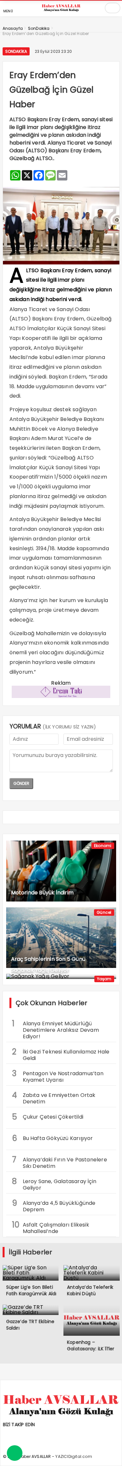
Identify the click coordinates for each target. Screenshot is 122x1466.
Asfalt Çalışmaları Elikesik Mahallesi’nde (50, 1227)
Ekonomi (102, 845)
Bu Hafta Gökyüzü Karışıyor (52, 1138)
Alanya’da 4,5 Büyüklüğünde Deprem (54, 1205)
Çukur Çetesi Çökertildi (48, 1116)
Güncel (104, 912)
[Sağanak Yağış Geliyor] (61, 976)
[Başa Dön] (110, 1454)
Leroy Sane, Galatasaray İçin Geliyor (54, 1184)
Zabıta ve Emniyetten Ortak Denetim (54, 1097)
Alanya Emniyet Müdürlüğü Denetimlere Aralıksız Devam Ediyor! (55, 1029)
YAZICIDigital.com (73, 1456)
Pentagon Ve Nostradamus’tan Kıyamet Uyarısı (57, 1076)
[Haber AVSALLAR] (61, 11)
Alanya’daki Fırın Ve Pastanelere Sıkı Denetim (59, 1162)
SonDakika (16, 51)
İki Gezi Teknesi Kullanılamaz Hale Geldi (61, 1054)
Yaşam (104, 979)
